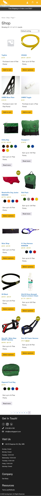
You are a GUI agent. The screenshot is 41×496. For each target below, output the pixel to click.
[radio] (3, 146)
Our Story (5, 479)
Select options (28, 70)
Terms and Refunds (8, 490)
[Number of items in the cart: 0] (32, 2)
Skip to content (5, 6)
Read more (7, 165)
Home (3, 18)
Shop (8, 18)
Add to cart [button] (7, 70)
